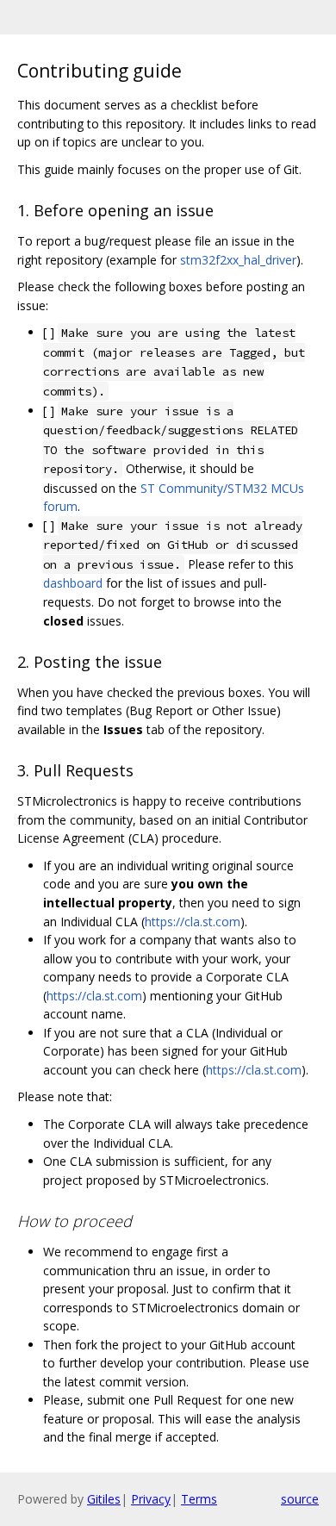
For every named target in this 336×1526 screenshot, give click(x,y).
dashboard (73, 583)
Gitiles (104, 1499)
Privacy (151, 1499)
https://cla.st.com (192, 921)
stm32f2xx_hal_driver (238, 260)
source (300, 1499)
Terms (199, 1499)
